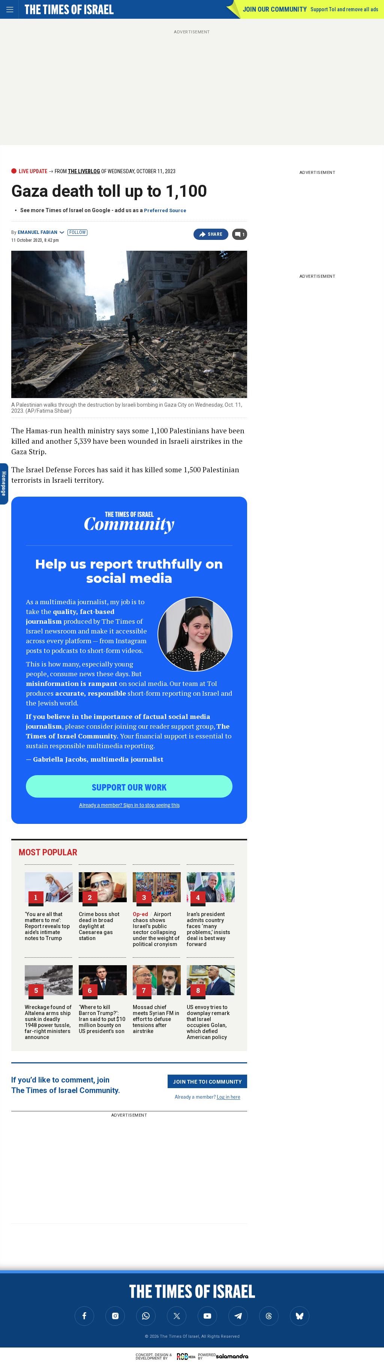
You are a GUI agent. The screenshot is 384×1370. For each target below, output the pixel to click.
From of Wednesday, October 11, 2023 (115, 171)
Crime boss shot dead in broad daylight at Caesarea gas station (99, 926)
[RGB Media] (187, 1356)
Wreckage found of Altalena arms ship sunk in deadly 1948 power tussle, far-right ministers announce (48, 1022)
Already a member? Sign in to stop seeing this (129, 804)
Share (215, 234)
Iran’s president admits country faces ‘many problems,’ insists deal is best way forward (208, 929)
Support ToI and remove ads (344, 9)
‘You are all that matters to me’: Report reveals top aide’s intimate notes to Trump (47, 926)
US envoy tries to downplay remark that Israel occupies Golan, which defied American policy (208, 1022)
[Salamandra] (232, 1356)
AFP (15, 1315)
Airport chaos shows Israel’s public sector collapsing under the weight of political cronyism (156, 929)
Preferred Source (165, 210)
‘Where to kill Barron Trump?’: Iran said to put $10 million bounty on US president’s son (102, 1019)
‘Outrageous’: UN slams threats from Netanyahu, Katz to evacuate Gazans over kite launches (56, 1289)
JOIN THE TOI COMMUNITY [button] (207, 1081)
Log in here (228, 1096)
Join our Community (275, 9)
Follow (77, 232)
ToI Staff (36, 1315)
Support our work (129, 786)
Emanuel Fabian (37, 232)
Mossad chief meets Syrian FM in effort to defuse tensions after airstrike (156, 1019)
